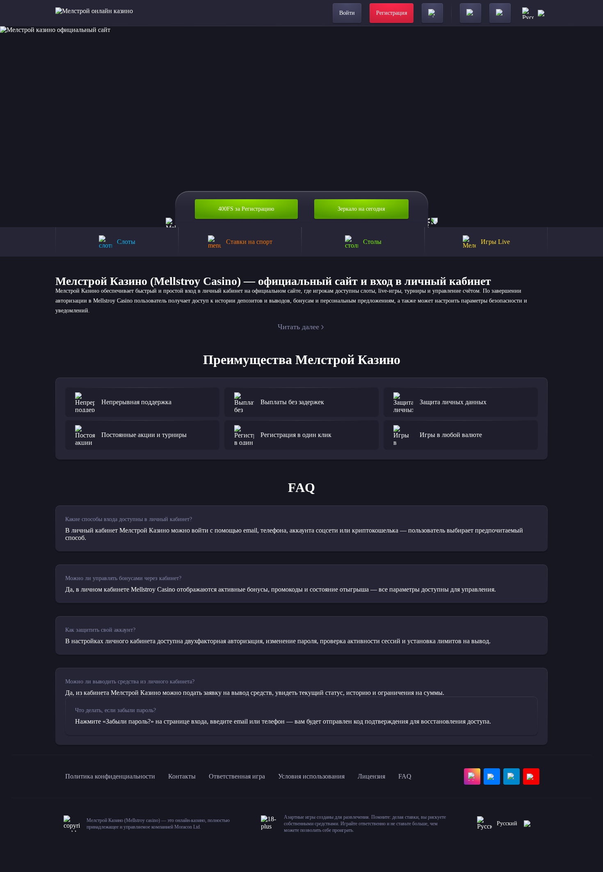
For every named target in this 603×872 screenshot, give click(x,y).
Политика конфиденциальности (110, 776)
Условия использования (311, 776)
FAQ (404, 776)
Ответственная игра (237, 776)
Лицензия (371, 776)
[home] (94, 13)
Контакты (182, 776)
